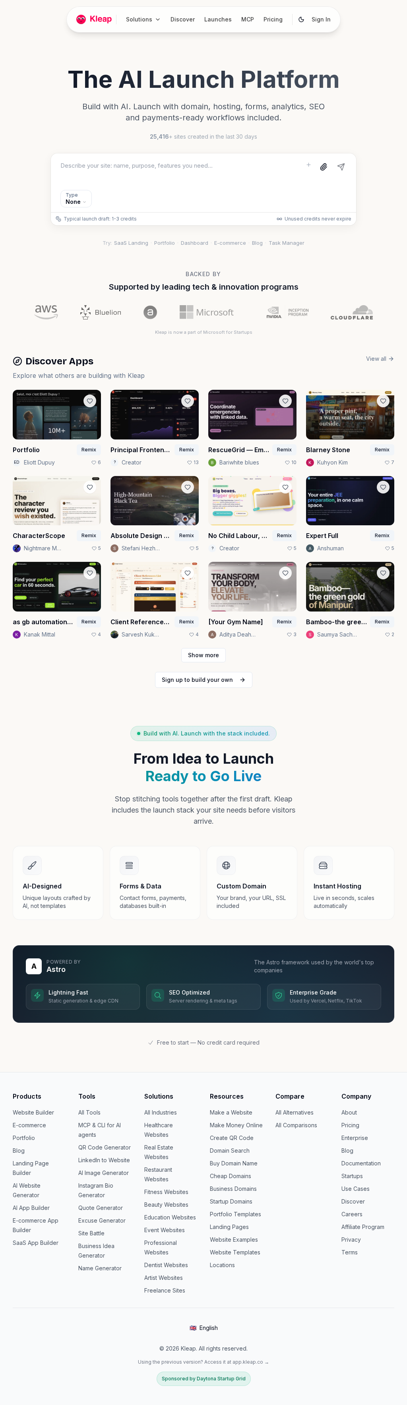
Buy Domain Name (234, 1163)
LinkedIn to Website (104, 1160)
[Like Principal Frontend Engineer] (187, 401)
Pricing (273, 19)
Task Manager (286, 243)
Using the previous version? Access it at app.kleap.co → (203, 1362)
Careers (351, 1214)
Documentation (361, 1163)
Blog (257, 243)
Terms (349, 1252)
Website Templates (235, 1252)
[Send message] (341, 167)
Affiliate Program (362, 1226)
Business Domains (233, 1188)
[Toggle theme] (301, 19)
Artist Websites (163, 1277)
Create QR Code (232, 1137)
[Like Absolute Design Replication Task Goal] (187, 487)
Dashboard (194, 243)
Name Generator (100, 1268)
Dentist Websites (166, 1265)
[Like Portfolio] (89, 401)
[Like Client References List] (187, 573)
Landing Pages (229, 1226)
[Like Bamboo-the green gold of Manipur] (383, 573)
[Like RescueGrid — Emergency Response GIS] (285, 401)
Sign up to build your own (197, 679)
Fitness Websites (166, 1191)
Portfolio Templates (235, 1214)
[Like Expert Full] (383, 487)
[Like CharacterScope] (89, 487)
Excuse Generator (102, 1220)
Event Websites (164, 1230)
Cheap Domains (230, 1176)
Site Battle (91, 1233)
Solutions (139, 19)
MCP (247, 19)
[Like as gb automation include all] (89, 573)
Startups (352, 1176)
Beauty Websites (166, 1204)
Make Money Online (236, 1125)
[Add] (308, 164)
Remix (88, 450)
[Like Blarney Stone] (383, 401)
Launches (218, 19)
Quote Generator (100, 1207)
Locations (222, 1265)
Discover (183, 19)
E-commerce (230, 243)
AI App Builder (31, 1207)
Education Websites (170, 1217)
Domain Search (230, 1150)
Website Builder (33, 1112)
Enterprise (354, 1137)
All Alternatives (294, 1112)
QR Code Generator (104, 1147)
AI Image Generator (103, 1172)
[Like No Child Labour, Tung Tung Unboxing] (285, 487)
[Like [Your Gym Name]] (285, 573)
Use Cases (355, 1188)
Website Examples (234, 1239)
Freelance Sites (164, 1290)
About (349, 1112)
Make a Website (231, 1112)
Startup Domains (231, 1201)
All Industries (160, 1112)
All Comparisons (296, 1125)
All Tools (89, 1112)
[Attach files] (323, 167)
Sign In (321, 19)
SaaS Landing (131, 243)
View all (376, 358)
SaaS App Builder (35, 1242)
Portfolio (164, 243)
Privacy (351, 1239)
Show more (203, 655)
